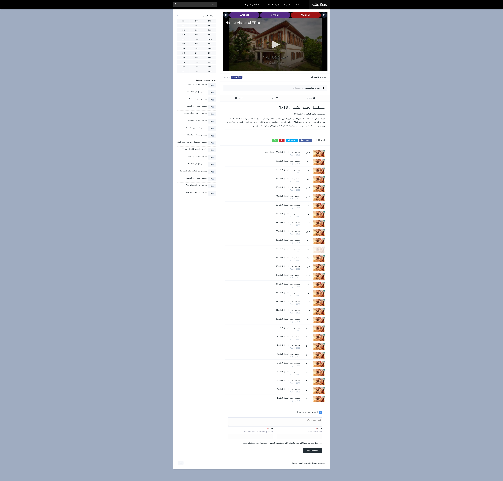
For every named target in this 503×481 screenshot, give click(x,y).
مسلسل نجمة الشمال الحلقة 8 (288, 336)
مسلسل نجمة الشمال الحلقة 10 (288, 319)
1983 (183, 67)
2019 (196, 30)
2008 (209, 48)
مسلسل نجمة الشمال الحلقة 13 (288, 293)
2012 (183, 39)
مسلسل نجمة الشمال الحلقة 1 (288, 398)
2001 (209, 58)
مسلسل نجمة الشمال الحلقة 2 (288, 389)
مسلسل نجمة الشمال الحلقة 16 (288, 266)
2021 (183, 25)
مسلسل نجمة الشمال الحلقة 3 (288, 380)
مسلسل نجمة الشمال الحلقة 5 (288, 363)
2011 (209, 44)
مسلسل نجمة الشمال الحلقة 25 (288, 187)
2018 (183, 30)
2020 (209, 30)
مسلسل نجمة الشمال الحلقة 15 (288, 275)
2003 (183, 53)
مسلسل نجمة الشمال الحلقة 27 (288, 170)
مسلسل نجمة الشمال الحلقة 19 (288, 240)
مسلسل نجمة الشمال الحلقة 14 (288, 284)
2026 (209, 21)
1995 (183, 62)
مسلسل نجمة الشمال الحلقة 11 (288, 310)
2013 (196, 39)
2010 (196, 44)
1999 (183, 58)
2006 (183, 48)
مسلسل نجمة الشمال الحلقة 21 (288, 222)
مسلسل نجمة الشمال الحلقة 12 (288, 301)
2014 (209, 39)
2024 (183, 21)
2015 (183, 35)
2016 (196, 35)
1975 (196, 71)
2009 (183, 44)
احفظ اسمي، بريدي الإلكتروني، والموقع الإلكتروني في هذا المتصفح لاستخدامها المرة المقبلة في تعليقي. (280, 443)
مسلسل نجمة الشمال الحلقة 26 (288, 178)
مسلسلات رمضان (255, 4)
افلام (288, 4)
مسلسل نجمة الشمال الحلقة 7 (288, 345)
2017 (209, 35)
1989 (196, 67)
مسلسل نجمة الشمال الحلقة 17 (288, 257)
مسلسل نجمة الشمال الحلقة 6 (288, 354)
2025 (196, 21)
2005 (209, 53)
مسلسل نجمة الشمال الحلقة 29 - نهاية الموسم (282, 152)
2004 (196, 53)
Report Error (237, 77)
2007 (196, 48)
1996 (196, 62)
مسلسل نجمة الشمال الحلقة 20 (288, 231)
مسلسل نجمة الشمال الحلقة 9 (288, 328)
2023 (209, 25)
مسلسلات (300, 4)
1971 (183, 71)
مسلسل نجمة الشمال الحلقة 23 (288, 205)
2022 (196, 25)
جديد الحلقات (273, 4)
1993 (209, 67)
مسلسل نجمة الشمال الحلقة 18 (288, 249)
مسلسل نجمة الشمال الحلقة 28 (288, 161)
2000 (196, 58)
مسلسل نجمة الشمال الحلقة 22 (288, 214)
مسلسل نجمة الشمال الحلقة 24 (288, 196)
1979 (209, 71)
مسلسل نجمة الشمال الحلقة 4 (288, 372)
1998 (209, 62)
